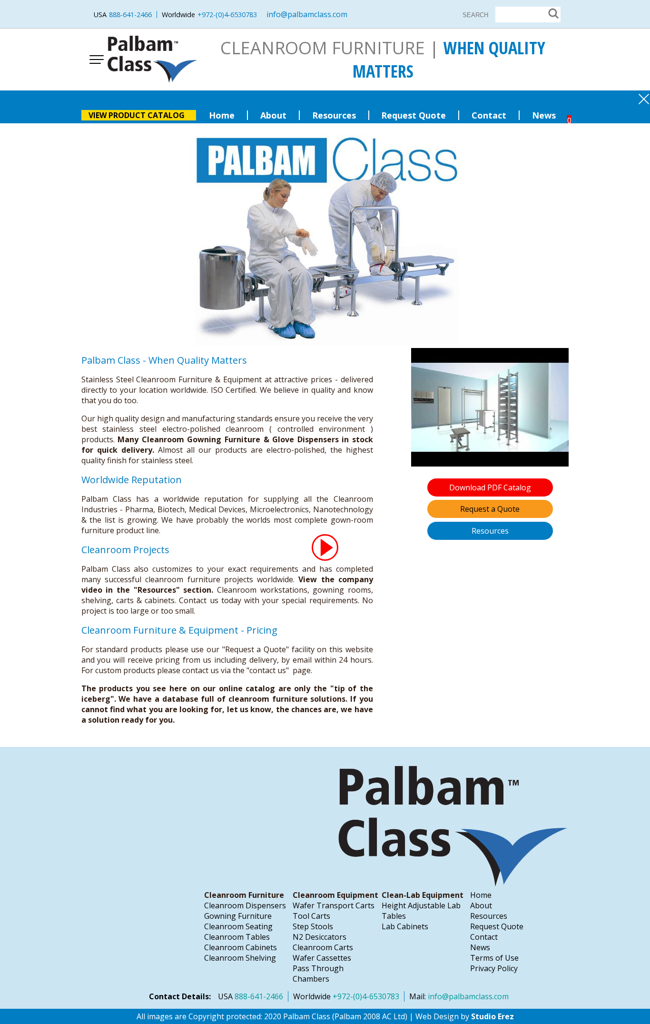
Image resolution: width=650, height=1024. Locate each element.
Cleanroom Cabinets (240, 947)
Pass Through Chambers (318, 973)
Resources (334, 115)
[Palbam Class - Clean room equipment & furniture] (152, 59)
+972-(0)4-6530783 (227, 14)
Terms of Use (494, 958)
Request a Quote (490, 509)
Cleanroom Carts (323, 947)
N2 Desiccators (319, 937)
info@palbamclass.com (306, 14)
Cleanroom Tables (237, 937)
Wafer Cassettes (322, 958)
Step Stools (313, 926)
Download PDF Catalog (490, 487)
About (273, 115)
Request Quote (413, 115)
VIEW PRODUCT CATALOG (138, 115)
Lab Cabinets (405, 926)
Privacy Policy (494, 968)
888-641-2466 (130, 14)
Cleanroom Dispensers (245, 905)
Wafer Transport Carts (333, 905)
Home (222, 115)
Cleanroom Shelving (240, 958)
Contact (489, 115)
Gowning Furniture (238, 916)
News (544, 115)
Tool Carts (311, 916)
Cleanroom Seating (238, 926)
